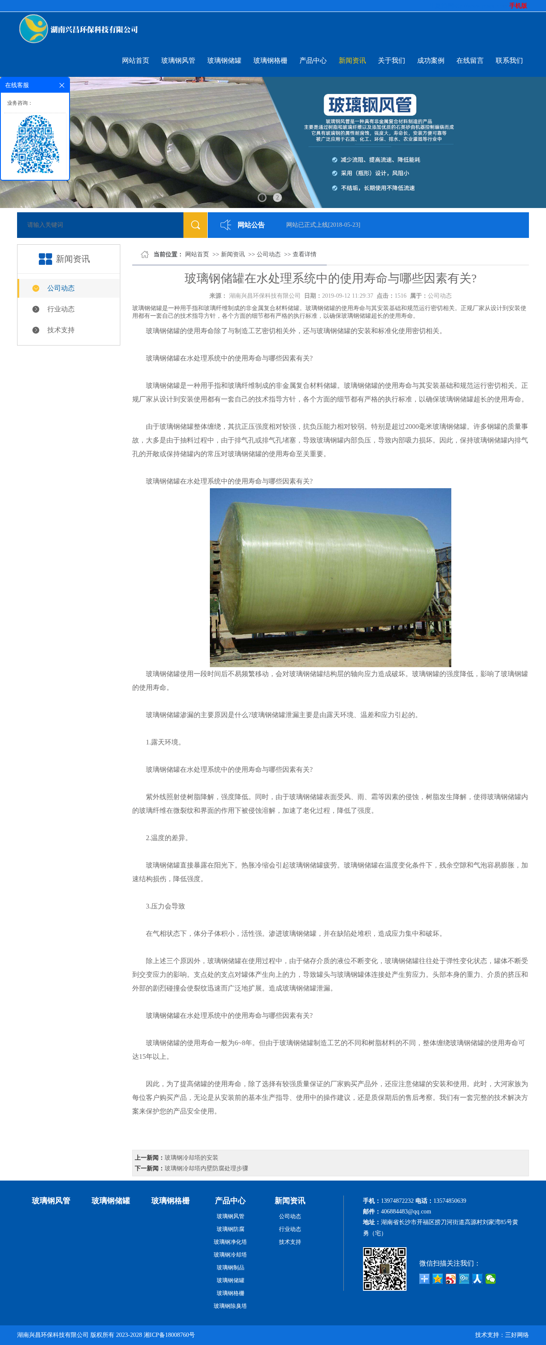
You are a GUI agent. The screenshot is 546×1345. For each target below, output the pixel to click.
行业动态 (61, 309)
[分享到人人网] (477, 1279)
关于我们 (391, 60)
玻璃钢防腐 (230, 1229)
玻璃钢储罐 (224, 60)
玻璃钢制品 (230, 1267)
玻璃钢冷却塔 (230, 1254)
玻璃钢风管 (178, 60)
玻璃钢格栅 (270, 60)
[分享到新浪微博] (451, 1279)
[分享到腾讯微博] (464, 1279)
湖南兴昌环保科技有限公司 (265, 296)
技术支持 (61, 330)
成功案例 (430, 60)
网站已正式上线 (298, 225)
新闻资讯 (352, 60)
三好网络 (517, 1335)
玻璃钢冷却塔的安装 (191, 1158)
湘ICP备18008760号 (169, 1335)
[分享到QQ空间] (438, 1279)
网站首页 (135, 60)
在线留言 (470, 60)
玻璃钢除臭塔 (230, 1306)
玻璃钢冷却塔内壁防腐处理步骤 (206, 1168)
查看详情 (305, 254)
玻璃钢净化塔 (230, 1242)
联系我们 (509, 60)
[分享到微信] (490, 1279)
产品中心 (313, 60)
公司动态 (61, 288)
